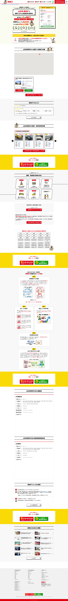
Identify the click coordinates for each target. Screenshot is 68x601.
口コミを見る (33, 117)
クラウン (39, 142)
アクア (29, 142)
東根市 (21, 237)
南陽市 (34, 237)
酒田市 (41, 233)
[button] (39, 54)
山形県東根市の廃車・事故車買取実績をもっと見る (33, 150)
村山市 (34, 235)
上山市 (27, 235)
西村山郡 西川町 (27, 239)
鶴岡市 (34, 233)
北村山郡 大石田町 (47, 240)
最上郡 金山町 (21, 242)
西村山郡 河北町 (20, 239)
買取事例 (38, 1)
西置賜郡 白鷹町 (20, 247)
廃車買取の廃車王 (4, 4)
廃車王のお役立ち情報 (31, 583)
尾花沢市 (27, 237)
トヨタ (29, 141)
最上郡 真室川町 (40, 242)
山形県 (10, 4)
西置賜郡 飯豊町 (27, 247)
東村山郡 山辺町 (40, 237)
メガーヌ (19, 142)
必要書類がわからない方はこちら (34, 209)
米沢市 (27, 233)
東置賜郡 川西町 (40, 245)
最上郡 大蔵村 (47, 242)
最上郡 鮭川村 (21, 245)
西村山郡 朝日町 (34, 239)
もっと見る (34, 558)
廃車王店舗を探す (31, 1)
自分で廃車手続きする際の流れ (34, 222)
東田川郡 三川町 (34, 247)
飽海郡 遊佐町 (47, 247)
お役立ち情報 (43, 1)
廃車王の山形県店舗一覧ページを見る (34, 94)
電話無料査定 (20, 90)
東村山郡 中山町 (47, 237)
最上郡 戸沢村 (27, 245)
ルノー (19, 141)
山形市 (21, 233)
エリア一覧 (8, 4)
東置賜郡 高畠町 (34, 245)
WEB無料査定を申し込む (47, 26)
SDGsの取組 (49, 1)
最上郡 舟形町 (34, 242)
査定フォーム (45, 491)
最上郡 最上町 (27, 242)
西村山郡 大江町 (40, 239)
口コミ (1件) (24, 31)
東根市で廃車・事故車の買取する (15, 4)
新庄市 (47, 233)
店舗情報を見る (24, 87)
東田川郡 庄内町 (40, 247)
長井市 (41, 235)
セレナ (49, 142)
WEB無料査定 (29, 90)
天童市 (47, 235)
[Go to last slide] (12, 141)
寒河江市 (20, 235)
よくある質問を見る (34, 505)
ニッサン (49, 141)
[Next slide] (55, 141)
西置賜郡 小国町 (47, 245)
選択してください (43, 11)
